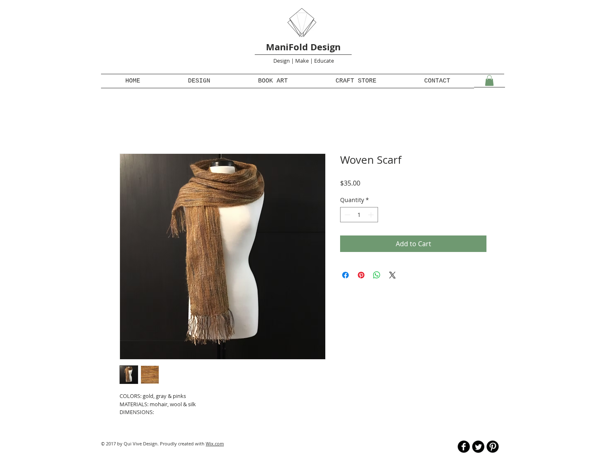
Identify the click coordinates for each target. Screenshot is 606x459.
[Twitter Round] (478, 446)
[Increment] (371, 214)
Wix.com (215, 443)
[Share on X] (392, 275)
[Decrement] (346, 214)
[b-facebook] (464, 446)
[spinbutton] (359, 214)
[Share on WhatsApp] (377, 275)
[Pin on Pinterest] (361, 275)
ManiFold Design (303, 46)
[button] (489, 80)
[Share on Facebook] (345, 275)
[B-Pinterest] (492, 446)
